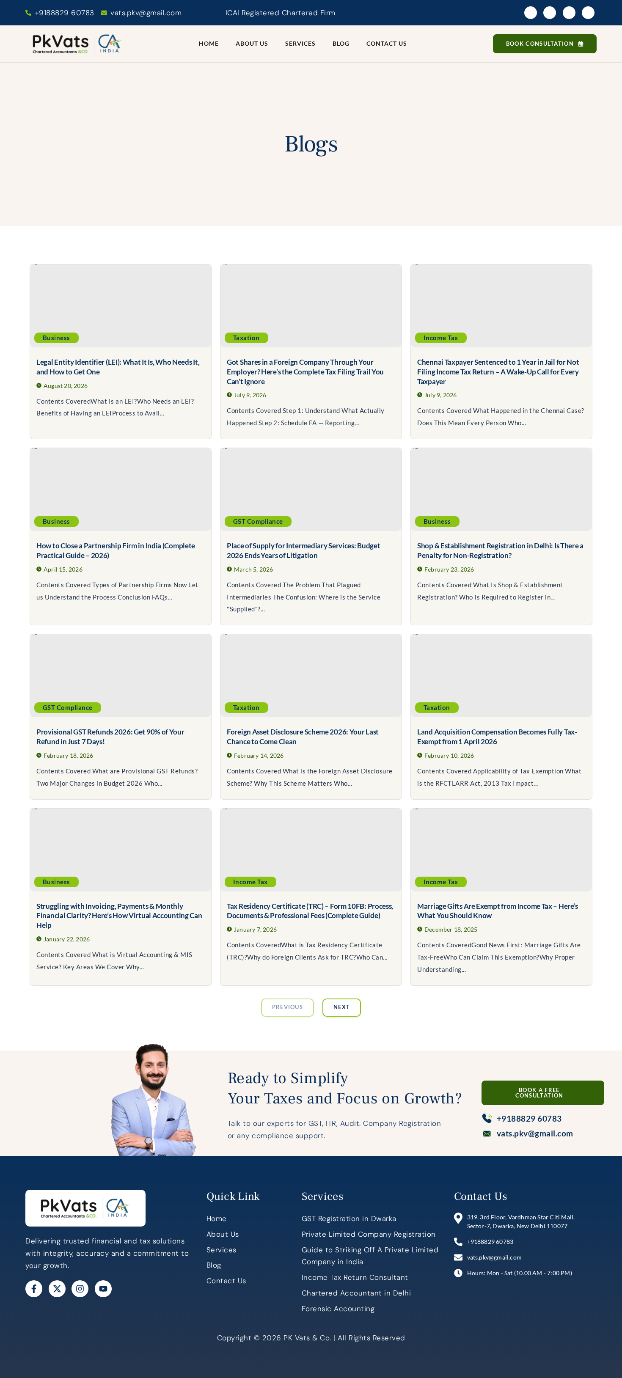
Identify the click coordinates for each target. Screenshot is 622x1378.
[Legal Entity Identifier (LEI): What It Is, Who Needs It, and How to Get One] (120, 305)
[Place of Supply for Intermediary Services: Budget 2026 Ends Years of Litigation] (311, 489)
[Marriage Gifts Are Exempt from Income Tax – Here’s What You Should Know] (501, 850)
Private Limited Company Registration (369, 1234)
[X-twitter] (57, 1288)
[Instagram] (569, 12)
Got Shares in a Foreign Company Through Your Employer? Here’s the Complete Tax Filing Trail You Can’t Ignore (305, 372)
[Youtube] (103, 1288)
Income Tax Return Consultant (355, 1277)
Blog (341, 43)
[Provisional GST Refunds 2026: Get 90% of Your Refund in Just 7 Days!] (120, 675)
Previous (287, 1007)
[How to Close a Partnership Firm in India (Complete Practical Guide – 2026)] (120, 489)
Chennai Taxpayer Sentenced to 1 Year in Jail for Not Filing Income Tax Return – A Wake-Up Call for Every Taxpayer (498, 372)
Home (209, 43)
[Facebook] (530, 12)
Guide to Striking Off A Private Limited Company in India (370, 1256)
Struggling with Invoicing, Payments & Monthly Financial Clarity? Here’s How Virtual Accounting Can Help (119, 916)
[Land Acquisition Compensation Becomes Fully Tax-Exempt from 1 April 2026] (501, 675)
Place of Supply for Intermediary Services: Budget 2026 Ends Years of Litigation (303, 550)
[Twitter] (549, 12)
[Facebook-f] (33, 1288)
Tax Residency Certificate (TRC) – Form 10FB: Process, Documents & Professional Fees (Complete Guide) (310, 911)
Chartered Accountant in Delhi (356, 1293)
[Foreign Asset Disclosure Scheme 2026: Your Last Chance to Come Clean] (311, 675)
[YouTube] (588, 12)
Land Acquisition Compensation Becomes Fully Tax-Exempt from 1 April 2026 (497, 736)
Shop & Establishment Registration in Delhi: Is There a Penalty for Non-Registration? (500, 550)
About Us (252, 43)
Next (341, 1007)
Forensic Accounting (338, 1308)
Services (300, 43)
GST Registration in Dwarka (349, 1218)
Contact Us (386, 43)
